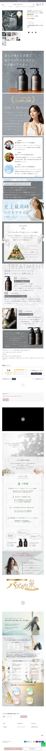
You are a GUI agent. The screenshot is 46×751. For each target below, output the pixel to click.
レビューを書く (36, 373)
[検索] (33, 4)
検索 (37, 4)
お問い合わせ (33, 723)
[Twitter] (42, 735)
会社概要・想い (20, 723)
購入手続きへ (33, 748)
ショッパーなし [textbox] (31, 23)
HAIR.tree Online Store (17, 4)
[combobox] (35, 22)
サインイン (24, 716)
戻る (6, 399)
